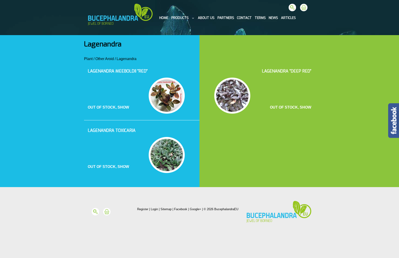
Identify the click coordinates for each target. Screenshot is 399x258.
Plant (88, 59)
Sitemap (166, 209)
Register (142, 209)
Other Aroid (104, 59)
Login (154, 209)
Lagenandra (126, 59)
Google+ (195, 209)
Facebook (180, 209)
